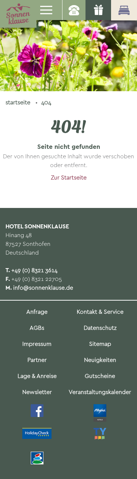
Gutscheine (100, 376)
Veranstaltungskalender (100, 392)
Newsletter (37, 392)
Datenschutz (100, 328)
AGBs (37, 328)
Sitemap (100, 344)
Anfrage (36, 312)
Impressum (37, 344)
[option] (68, 45)
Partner (37, 360)
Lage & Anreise (37, 376)
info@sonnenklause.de (43, 288)
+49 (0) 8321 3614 (34, 270)
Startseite (18, 103)
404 (46, 103)
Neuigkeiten (100, 360)
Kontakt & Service (100, 312)
